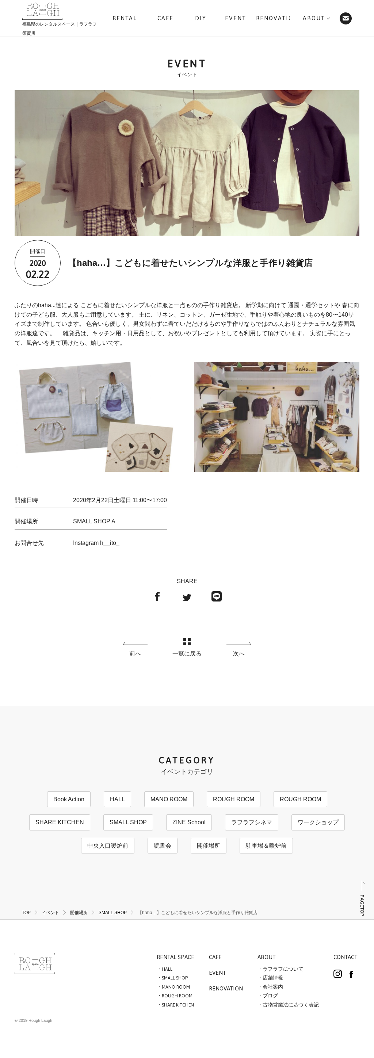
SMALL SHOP (128, 822)
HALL (117, 799)
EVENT (217, 973)
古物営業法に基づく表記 (291, 1005)
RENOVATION (226, 989)
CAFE (215, 957)
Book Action (68, 799)
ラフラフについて (283, 969)
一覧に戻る (187, 653)
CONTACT (345, 957)
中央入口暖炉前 (107, 846)
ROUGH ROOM (233, 799)
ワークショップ (318, 822)
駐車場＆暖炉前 (266, 846)
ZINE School (189, 822)
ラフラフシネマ (251, 822)
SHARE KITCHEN (59, 822)
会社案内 (273, 987)
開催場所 (208, 846)
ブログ (270, 996)
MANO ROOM (168, 799)
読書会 (162, 846)
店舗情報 (273, 978)
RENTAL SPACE (175, 957)
